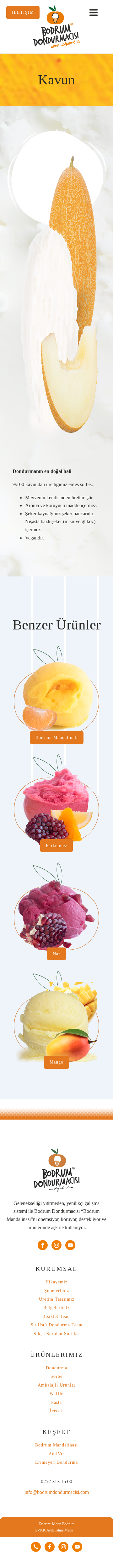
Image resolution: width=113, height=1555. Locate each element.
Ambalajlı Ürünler (57, 1385)
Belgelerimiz (56, 1307)
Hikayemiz (56, 1282)
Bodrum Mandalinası (56, 1445)
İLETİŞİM (23, 12)
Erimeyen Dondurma (56, 1462)
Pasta (56, 1402)
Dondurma (56, 1368)
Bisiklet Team (56, 1316)
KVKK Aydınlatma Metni (54, 1530)
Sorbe (56, 1376)
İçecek (56, 1411)
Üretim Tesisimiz (56, 1299)
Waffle (56, 1393)
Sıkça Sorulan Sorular (56, 1333)
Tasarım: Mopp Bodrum (56, 1524)
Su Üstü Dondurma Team (57, 1325)
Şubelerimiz (56, 1290)
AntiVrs (57, 1454)
